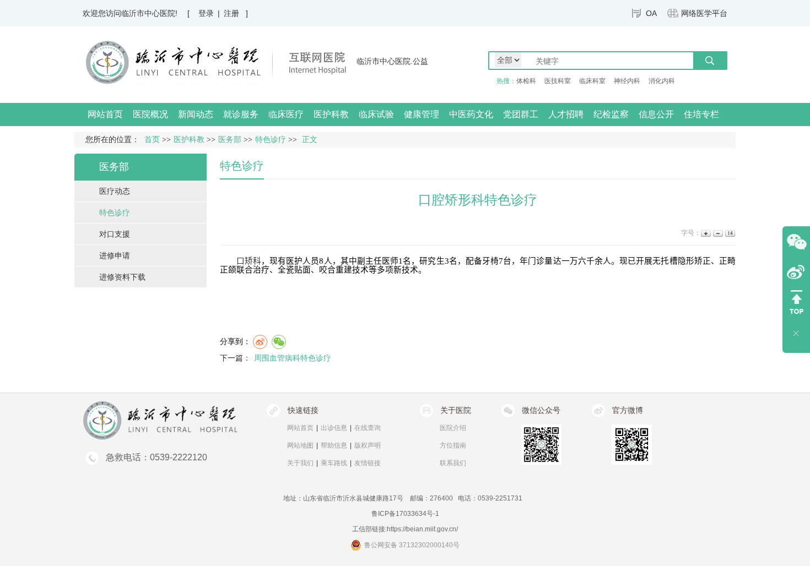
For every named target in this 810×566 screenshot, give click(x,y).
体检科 (526, 81)
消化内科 (662, 81)
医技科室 (557, 81)
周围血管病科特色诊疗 (292, 357)
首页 (152, 139)
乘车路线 (334, 463)
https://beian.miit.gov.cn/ (422, 529)
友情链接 (367, 463)
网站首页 (105, 114)
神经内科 (627, 81)
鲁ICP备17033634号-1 (405, 514)
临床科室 (592, 81)
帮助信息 (334, 445)
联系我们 (453, 463)
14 (729, 233)
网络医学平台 (704, 13)
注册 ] (236, 13)
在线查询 (367, 428)
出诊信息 (334, 428)
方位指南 (453, 445)
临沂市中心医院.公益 (392, 61)
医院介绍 (453, 428)
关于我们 (300, 463)
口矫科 (248, 261)
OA (651, 13)
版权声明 (367, 445)
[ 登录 (200, 13)
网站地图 (300, 445)
